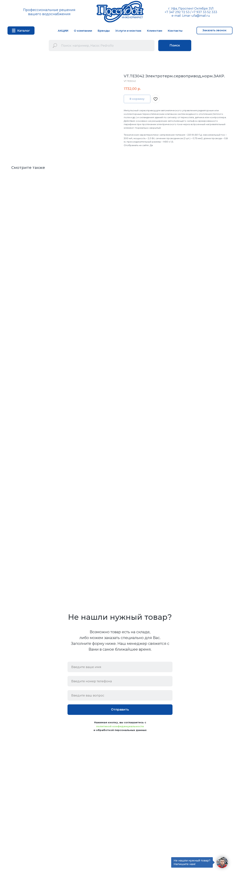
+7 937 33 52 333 (204, 12)
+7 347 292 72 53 (177, 12)
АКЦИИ (63, 30)
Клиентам (154, 30)
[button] (214, 30)
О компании (83, 30)
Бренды (104, 30)
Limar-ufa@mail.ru (196, 15)
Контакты (175, 30)
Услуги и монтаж (128, 30)
